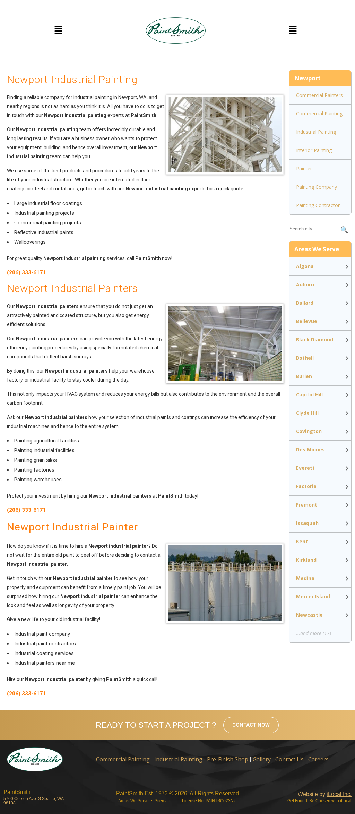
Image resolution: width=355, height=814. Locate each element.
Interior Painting (314, 150)
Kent (302, 541)
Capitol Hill (309, 394)
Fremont (306, 504)
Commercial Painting (319, 113)
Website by (325, 794)
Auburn (305, 284)
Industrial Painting (316, 131)
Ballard (304, 302)
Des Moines (310, 449)
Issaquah (307, 523)
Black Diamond (314, 339)
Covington (309, 431)
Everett (305, 468)
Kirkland (306, 559)
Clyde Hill (307, 413)
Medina (305, 578)
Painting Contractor (318, 205)
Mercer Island (313, 596)
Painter (304, 168)
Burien (304, 376)
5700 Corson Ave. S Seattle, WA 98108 (33, 800)
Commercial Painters (319, 95)
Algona (305, 266)
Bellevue (306, 321)
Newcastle (309, 614)
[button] (59, 30)
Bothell (305, 358)
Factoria (306, 486)
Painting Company (316, 187)
